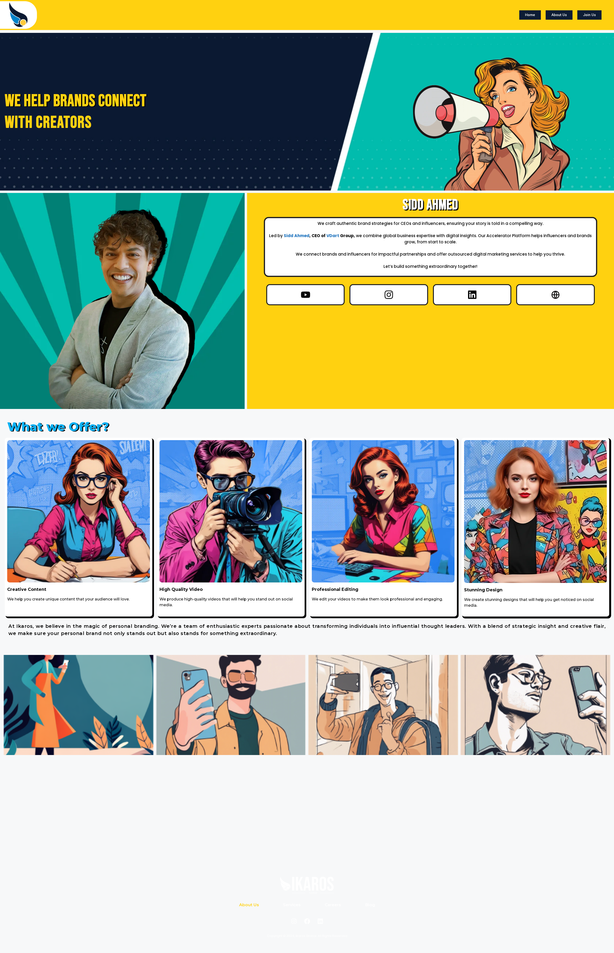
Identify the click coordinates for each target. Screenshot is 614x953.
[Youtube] (305, 294)
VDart (332, 236)
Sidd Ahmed (296, 236)
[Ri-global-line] (555, 294)
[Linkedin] (472, 294)
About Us (249, 904)
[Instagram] (388, 294)
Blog (370, 904)
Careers (333, 904)
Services (292, 904)
